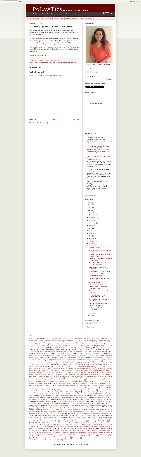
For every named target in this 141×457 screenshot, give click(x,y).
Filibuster (102, 368)
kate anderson (101, 385)
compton (42, 357)
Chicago (103, 351)
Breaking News (96, 345)
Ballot (94, 342)
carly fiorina (40, 351)
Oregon (60, 405)
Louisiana (39, 393)
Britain (36, 347)
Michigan (49, 397)
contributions (101, 357)
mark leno (75, 393)
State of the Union (63, 426)
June (90, 230)
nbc (104, 399)
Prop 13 (61, 411)
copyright (38, 359)
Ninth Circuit (46, 403)
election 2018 (37, 366)
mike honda (57, 397)
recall (39, 415)
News (106, 401)
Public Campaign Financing (65, 413)
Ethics (89, 367)
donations (108, 362)
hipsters (57, 376)
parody (76, 405)
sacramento (79, 419)
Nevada (54, 401)
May (90, 233)
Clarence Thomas (60, 355)
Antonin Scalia (88, 340)
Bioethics (100, 343)
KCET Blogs (36, 18)
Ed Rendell (66, 364)
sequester (104, 422)
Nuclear (90, 403)
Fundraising (77, 370)
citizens (68, 353)
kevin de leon (39, 388)
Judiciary (52, 383)
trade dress (51, 432)
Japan (82, 380)
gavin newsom (97, 370)
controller (108, 357)
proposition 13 (83, 411)
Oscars (66, 405)
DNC (79, 362)
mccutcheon (69, 395)
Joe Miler (54, 381)
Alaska (102, 338)
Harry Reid (68, 374)
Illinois (45, 378)
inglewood (89, 378)
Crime (68, 359)
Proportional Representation (71, 411)
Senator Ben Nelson (88, 422)
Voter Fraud (96, 434)
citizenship (88, 353)
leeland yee (54, 390)
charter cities (96, 351)
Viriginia (78, 434)
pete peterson (46, 407)
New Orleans (81, 401)
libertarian (100, 390)
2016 (89, 202)
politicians (107, 407)
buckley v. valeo (53, 347)
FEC (72, 368)
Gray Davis (109, 372)
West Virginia (76, 438)
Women (47, 440)
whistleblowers (99, 438)
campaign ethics (54, 349)
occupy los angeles (99, 403)
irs (34, 380)
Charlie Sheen (87, 351)
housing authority (81, 376)
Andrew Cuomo (70, 340)
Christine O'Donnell (49, 353)
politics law (45, 409)
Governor (94, 372)
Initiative (96, 378)
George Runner (40, 372)
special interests (108, 424)
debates (38, 361)
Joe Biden (47, 381)
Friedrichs (69, 370)
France (63, 370)
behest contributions (72, 343)
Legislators (83, 390)
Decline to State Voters (58, 361)
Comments (91, 327)
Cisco (58, 353)
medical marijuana (87, 395)
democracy (90, 361)
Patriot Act (82, 405)
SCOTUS (39, 422)
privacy (55, 411)
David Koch (104, 359)
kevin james (47, 388)
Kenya (32, 388)
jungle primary (62, 383)
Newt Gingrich (32, 403)
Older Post (76, 119)
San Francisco (38, 421)
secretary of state (64, 422)
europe (98, 366)
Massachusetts (102, 393)
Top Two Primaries (41, 432)
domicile (90, 363)
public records (97, 413)
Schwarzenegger (92, 421)
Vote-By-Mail (86, 434)
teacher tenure (41, 430)
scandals (83, 421)
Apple (108, 340)
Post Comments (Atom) (44, 123)
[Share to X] (54, 60)
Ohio (109, 403)
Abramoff (56, 338)
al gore (67, 338)
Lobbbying (48, 392)
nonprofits (63, 403)
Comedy (110, 355)
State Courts (40, 426)
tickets (88, 430)
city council (95, 353)
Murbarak (99, 399)
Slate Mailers (77, 424)
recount (45, 415)
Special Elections (97, 424)
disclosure (52, 363)
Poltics (53, 409)
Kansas (80, 385)
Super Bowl (48, 428)
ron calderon (104, 417)
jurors (68, 383)
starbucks (33, 426)
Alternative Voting (38, 340)
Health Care (83, 374)
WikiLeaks (31, 439)
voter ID (105, 434)
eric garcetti (81, 366)
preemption (75, 409)
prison (50, 411)
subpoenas (40, 428)
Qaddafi (105, 413)
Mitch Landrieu (32, 399)
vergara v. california (39, 434)
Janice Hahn (74, 380)
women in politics (56, 440)
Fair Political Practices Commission (49, 368)
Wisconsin (38, 440)
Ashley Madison (49, 342)
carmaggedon (48, 351)
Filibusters (109, 368)
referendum (75, 415)
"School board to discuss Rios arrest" (98, 146)
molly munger (61, 399)
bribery (30, 347)
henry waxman (106, 374)
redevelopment (72, 62)
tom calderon (99, 430)
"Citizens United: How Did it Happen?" (100, 271)
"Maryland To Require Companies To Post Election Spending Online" (98, 138)
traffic (64, 432)
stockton (108, 426)
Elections (46, 367)
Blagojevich (107, 344)
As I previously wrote (35, 38)
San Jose (55, 421)
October (91, 220)
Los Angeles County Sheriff (93, 392)
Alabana (80, 338)
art (42, 342)
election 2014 (102, 364)
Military (72, 397)
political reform (96, 407)
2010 (89, 316)
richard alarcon (63, 417)
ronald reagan (36, 419)
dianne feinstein (106, 361)
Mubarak (87, 399)
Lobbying (56, 392)
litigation (38, 392)
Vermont (48, 434)
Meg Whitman (97, 395)
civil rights (50, 355)
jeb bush (97, 379)
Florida (46, 370)
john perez (102, 381)
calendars (78, 347)
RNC (78, 417)
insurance (108, 378)
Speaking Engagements (86, 18)
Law (61, 62)
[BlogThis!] (52, 60)
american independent (58, 340)
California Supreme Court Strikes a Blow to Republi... (99, 246)
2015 (89, 205)
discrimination (61, 362)
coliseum (97, 355)
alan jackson (87, 338)
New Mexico (73, 401)
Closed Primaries (80, 355)
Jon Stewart (109, 381)
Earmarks (52, 364)
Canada (107, 349)
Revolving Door (44, 417)
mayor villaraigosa (46, 395)
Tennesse (56, 430)
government (85, 372)
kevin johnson (55, 388)
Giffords (55, 372)
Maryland (93, 393)
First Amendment (35, 370)
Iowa (30, 380)
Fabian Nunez (109, 366)
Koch (82, 388)
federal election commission (83, 368)
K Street (65, 385)
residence (107, 415)
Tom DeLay (107, 430)
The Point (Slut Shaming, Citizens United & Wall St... (99, 279)
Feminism (94, 368)
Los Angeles (76, 392)
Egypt (81, 364)
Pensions (33, 407)
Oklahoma (31, 405)
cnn (87, 355)
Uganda (101, 432)
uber (96, 432)
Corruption (55, 359)
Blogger (85, 444)
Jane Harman (64, 380)
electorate (65, 366)
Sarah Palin (70, 421)
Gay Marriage (106, 370)
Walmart (40, 438)
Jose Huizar (39, 383)
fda (68, 368)
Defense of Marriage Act (80, 361)
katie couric (109, 385)
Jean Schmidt (89, 379)
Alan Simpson (95, 338)
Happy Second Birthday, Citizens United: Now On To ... (98, 263)
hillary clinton (49, 376)
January (91, 243)
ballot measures (43, 344)
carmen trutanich (57, 351)
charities (70, 351)
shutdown (70, 424)
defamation (69, 361)
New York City (98, 401)
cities (63, 353)
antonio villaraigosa (99, 340)
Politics (65, 62)
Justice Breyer (75, 383)
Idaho (39, 378)
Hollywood (72, 376)
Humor (108, 376)
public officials (89, 413)
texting (77, 430)
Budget (63, 347)
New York (89, 401)
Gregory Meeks (38, 374)
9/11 (51, 338)
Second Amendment (53, 422)
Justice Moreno (93, 383)
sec (46, 422)
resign (36, 417)
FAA (103, 366)
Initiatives (102, 378)
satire (77, 421)
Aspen (56, 342)
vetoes (55, 434)
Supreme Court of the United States (88, 428)
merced (105, 395)
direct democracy (33, 363)
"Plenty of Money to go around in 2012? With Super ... (99, 304)
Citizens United (77, 353)
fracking (58, 370)
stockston (102, 426)
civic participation (41, 355)
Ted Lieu (49, 430)
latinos (95, 388)
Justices (59, 385)
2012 (89, 212)
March (91, 238)
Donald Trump (99, 363)
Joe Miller (60, 381)
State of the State (51, 426)
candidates (32, 351)
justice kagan (84, 383)
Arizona (31, 342)
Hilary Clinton (32, 376)
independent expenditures (72, 378)
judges (45, 383)
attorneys (79, 342)
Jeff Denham (104, 379)
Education (74, 364)
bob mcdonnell (51, 345)
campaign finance (69, 349)
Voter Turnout (76, 436)
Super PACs (56, 428)
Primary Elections (43, 411)
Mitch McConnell (41, 399)
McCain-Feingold (58, 395)
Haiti (53, 374)
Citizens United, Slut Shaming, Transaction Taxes (98, 287)
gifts (60, 372)
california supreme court (45, 62)
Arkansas (37, 342)
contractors (81, 357)
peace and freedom (99, 405)
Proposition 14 (92, 411)
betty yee (93, 343)
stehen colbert (85, 426)
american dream (47, 340)
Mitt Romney (51, 399)
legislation (74, 390)
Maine (55, 393)
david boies (96, 359)
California (35, 62)
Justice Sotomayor (39, 385)
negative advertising (45, 401)
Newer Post (32, 119)
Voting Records (102, 436)
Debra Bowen (45, 361)
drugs (30, 364)
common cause (34, 357)
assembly (62, 342)
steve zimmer (94, 426)
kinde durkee (74, 388)
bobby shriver (70, 345)
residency (31, 417)
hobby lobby (64, 376)
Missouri (108, 397)
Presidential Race (33, 411)
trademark (58, 432)
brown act (43, 347)
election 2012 (90, 364)
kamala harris (72, 385)
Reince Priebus (89, 415)
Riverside (72, 417)
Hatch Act (75, 374)
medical (78, 395)
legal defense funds (65, 390)
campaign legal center (86, 349)
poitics (77, 407)
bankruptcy (53, 343)
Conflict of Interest (52, 357)
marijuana (68, 393)
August (91, 225)
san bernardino (103, 419)
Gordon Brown (77, 372)
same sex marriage (90, 419)
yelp (64, 439)
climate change (70, 355)
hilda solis (41, 376)
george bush (32, 372)
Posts (89, 323)
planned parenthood (69, 407)
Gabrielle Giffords (86, 370)
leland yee (93, 390)
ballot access (103, 342)
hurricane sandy (32, 378)
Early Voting (44, 364)
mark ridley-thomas (84, 393)
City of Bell (104, 353)
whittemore (107, 438)
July (90, 228)
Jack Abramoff (41, 379)
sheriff (54, 424)
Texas (71, 430)
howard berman (91, 376)
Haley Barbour (60, 374)
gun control (47, 374)
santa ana (62, 421)
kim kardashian (64, 388)
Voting (93, 436)
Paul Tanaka (90, 405)
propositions (52, 413)
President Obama (103, 409)
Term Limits (64, 430)
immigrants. (51, 378)
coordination (31, 359)
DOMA (84, 362)
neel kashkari (34, 401)
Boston (77, 345)
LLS (43, 392)
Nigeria (39, 403)
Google (64, 372)
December (92, 215)
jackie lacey (49, 379)
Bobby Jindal (61, 345)
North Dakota (82, 403)
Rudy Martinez (51, 419)
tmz (93, 430)
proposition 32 (109, 411)
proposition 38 (33, 413)
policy (82, 407)
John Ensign (87, 381)
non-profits (55, 403)
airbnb (61, 338)
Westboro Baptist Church (88, 438)
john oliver (95, 381)
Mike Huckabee (65, 397)
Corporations (46, 359)
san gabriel (47, 421)
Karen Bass (87, 385)
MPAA (81, 399)
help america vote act (95, 374)
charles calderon (78, 351)
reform (81, 415)
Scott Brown (103, 421)
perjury (39, 407)
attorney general (71, 342)
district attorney (71, 363)
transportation (84, 432)
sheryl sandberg (62, 424)
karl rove (94, 385)
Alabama (73, 338)
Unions (108, 432)
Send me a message (92, 72)
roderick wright (93, 417)
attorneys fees (87, 342)
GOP (70, 372)
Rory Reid (43, 419)
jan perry (56, 379)
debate (32, 361)
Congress (64, 357)
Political (88, 407)
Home (54, 119)
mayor (36, 395)
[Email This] (50, 60)
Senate (78, 422)
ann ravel (79, 340)
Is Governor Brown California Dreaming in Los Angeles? (97, 283)
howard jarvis (101, 376)
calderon (71, 347)
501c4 (46, 338)
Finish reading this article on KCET (39, 55)
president (83, 409)
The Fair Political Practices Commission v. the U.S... (97, 295)
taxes (108, 428)
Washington (48, 438)
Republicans (98, 415)
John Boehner (68, 381)
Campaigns (98, 349)
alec (107, 338)
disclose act (44, 362)
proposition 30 (100, 411)
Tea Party (31, 430)
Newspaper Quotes (58, 18)
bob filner (43, 345)
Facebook (33, 368)
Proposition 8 (42, 413)
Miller (77, 397)
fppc (52, 370)
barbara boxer (62, 343)
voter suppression (65, 436)
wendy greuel (66, 438)
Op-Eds (29, 18)
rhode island (54, 417)
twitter (91, 432)
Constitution (73, 357)
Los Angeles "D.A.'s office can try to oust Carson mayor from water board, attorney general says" (99, 157)
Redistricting (63, 415)
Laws (39, 390)
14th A (30, 338)
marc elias (61, 393)
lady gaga (89, 388)
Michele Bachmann (39, 397)
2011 (89, 313)
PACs (71, 405)
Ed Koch (60, 364)
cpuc (63, 359)
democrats (98, 361)
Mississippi (100, 397)
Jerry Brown (56, 62)
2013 (89, 210)
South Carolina (86, 424)
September (92, 223)
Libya (106, 390)
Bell (80, 344)
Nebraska (109, 399)
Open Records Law (52, 405)
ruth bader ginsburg (69, 419)
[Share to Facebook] (56, 60)
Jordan (32, 383)
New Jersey (63, 401)
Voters (85, 436)
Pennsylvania (109, 405)
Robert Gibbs (84, 417)
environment (73, 366)
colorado (103, 355)
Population (59, 409)
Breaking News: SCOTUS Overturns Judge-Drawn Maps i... (100, 274)
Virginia (70, 434)
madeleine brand (47, 393)
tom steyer (31, 432)
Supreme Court (68, 428)
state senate (74, 426)
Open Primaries (41, 405)
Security (72, 422)
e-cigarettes (36, 364)
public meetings (80, 413)
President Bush (92, 409)
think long (83, 430)
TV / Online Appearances (72, 18)
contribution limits (91, 357)
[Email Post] (46, 60)
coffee (91, 355)
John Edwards (77, 381)
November (92, 217)
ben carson (86, 343)
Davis (111, 359)
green (31, 374)
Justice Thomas (49, 385)
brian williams (107, 345)
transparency (73, 432)
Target (103, 428)
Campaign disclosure (36, 349)
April (90, 236)
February (92, 241)
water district (57, 438)
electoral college (57, 366)
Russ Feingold (59, 419)
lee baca (45, 390)
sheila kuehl (48, 424)
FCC (64, 368)
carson (64, 351)
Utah (30, 434)
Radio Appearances (46, 18)
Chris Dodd (38, 353)
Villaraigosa (62, 434)
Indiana (83, 378)
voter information (44, 436)
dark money (76, 359)
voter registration (54, 436)
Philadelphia (59, 407)
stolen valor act (32, 428)
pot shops (67, 409)
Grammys (102, 372)
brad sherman (85, 345)
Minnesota (92, 397)
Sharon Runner (39, 424)
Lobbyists (65, 392)
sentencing (98, 422)
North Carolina (72, 403)
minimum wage (83, 397)
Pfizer (53, 407)
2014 (89, 207)
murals (93, 399)
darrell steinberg (86, 359)
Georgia (48, 372)
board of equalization (34, 345)
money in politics (72, 399)
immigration (59, 378)
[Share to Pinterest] (58, 60)
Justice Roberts (102, 383)
